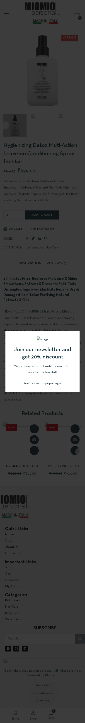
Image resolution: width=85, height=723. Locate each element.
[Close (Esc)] (76, 334)
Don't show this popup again (43, 383)
